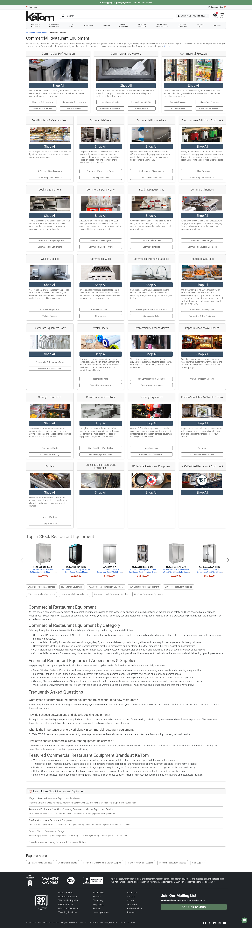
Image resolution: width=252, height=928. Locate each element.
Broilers (50, 466)
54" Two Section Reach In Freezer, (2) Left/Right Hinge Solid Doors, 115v (176, 572)
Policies (97, 908)
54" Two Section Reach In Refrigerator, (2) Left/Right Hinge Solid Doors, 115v (42, 572)
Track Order (99, 892)
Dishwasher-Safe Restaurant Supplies (111, 594)
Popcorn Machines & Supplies (202, 327)
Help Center (33, 7)
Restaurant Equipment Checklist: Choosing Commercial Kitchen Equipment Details (71, 809)
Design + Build (65, 892)
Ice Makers (72, 26)
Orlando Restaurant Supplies (140, 863)
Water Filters (100, 327)
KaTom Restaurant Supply (36, 32)
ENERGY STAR (65, 904)
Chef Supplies (198, 863)
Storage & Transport (182, 26)
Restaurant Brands (67, 896)
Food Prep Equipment (151, 189)
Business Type (200, 26)
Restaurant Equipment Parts (50, 327)
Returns (97, 896)
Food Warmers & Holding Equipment (202, 120)
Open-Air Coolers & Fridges (40, 863)
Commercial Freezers (194, 53)
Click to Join (196, 907)
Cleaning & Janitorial (123, 26)
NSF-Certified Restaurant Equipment (202, 466)
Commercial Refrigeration (54, 26)
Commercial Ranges (202, 189)
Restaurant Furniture (142, 26)
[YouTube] (224, 923)
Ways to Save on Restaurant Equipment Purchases (54, 798)
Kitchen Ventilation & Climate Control (202, 397)
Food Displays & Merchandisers (50, 120)
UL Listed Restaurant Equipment (148, 594)
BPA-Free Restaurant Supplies (178, 587)
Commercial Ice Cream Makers (151, 327)
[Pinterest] (214, 923)
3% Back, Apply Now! (215, 7)
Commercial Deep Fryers (100, 189)
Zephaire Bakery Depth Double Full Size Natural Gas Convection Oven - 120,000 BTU (142, 572)
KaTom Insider (134, 908)
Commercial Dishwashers (151, 120)
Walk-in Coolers (50, 258)
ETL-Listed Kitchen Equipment (41, 594)
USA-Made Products (68, 908)
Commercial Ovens (100, 120)
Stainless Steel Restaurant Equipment (101, 466)
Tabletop (106, 26)
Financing (98, 900)
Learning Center (101, 912)
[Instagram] (219, 923)
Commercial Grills (100, 258)
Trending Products (67, 912)
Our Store (132, 904)
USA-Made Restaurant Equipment (151, 466)
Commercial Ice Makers (126, 53)
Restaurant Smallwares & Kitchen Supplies (102, 863)
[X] (209, 923)
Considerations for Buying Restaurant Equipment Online (57, 842)
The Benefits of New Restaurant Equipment (51, 820)
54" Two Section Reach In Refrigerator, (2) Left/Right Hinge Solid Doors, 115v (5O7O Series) (109, 572)
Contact (131, 900)
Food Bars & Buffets (202, 258)
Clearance (217, 26)
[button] (215, 16)
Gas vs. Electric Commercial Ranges (47, 831)
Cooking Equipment (49, 189)
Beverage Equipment (151, 397)
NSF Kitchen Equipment (72, 587)
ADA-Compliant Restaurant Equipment (106, 587)
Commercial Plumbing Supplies (151, 258)
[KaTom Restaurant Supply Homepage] (40, 16)
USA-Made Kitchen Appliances (41, 587)
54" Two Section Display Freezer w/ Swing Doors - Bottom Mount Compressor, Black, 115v (76, 572)
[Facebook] (204, 923)
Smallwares (88, 26)
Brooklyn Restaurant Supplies (172, 863)
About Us (132, 892)
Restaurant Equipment (35, 26)
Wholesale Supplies (68, 900)
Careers (131, 896)
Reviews (131, 912)
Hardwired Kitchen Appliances (74, 594)
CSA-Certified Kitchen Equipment (144, 587)
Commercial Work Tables (100, 397)
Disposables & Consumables (162, 26)
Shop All (58, 85)
